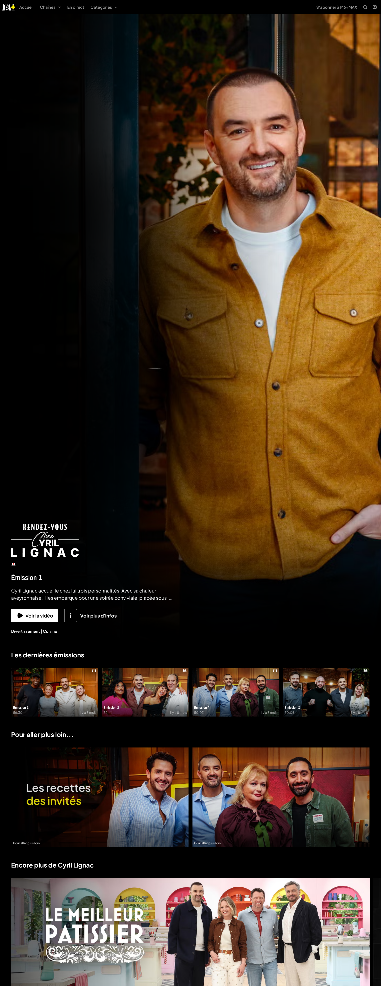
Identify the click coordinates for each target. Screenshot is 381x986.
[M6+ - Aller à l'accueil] (8, 7)
